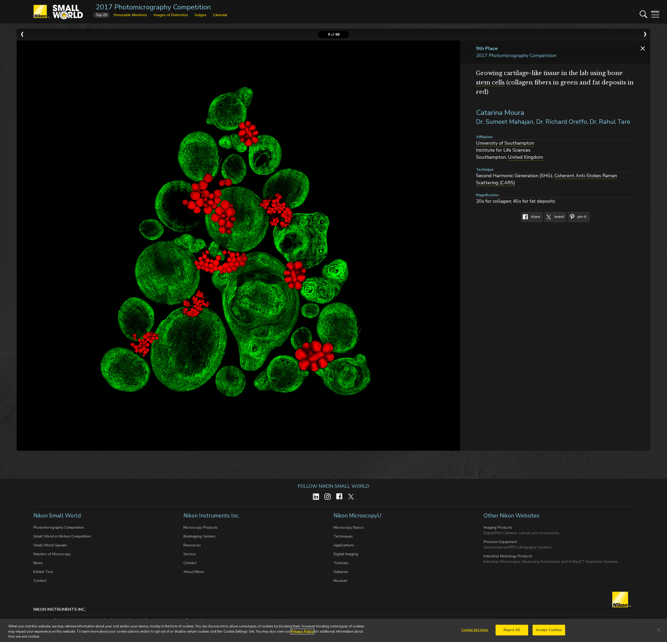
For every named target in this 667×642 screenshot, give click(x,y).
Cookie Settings (474, 629)
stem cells (490, 82)
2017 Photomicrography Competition (153, 7)
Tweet (558, 216)
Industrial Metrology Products (508, 556)
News (38, 562)
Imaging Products (498, 527)
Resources (192, 545)
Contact (39, 580)
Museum (340, 580)
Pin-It (581, 216)
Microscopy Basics (349, 527)
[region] (333, 630)
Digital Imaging (346, 554)
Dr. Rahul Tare (610, 122)
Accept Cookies (549, 629)
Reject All (512, 629)
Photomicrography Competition (58, 527)
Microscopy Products (200, 527)
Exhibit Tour (43, 571)
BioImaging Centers (199, 536)
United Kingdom (525, 157)
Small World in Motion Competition (62, 536)
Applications (344, 545)
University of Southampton (505, 143)
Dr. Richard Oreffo (561, 122)
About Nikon (193, 571)
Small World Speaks (50, 545)
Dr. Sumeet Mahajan (504, 122)
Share (535, 216)
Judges (200, 15)
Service (189, 554)
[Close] (658, 629)
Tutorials (341, 562)
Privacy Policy (302, 631)
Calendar (220, 15)
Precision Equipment (500, 541)
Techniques (343, 536)
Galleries (341, 571)
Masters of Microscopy (52, 554)
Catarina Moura (500, 113)
